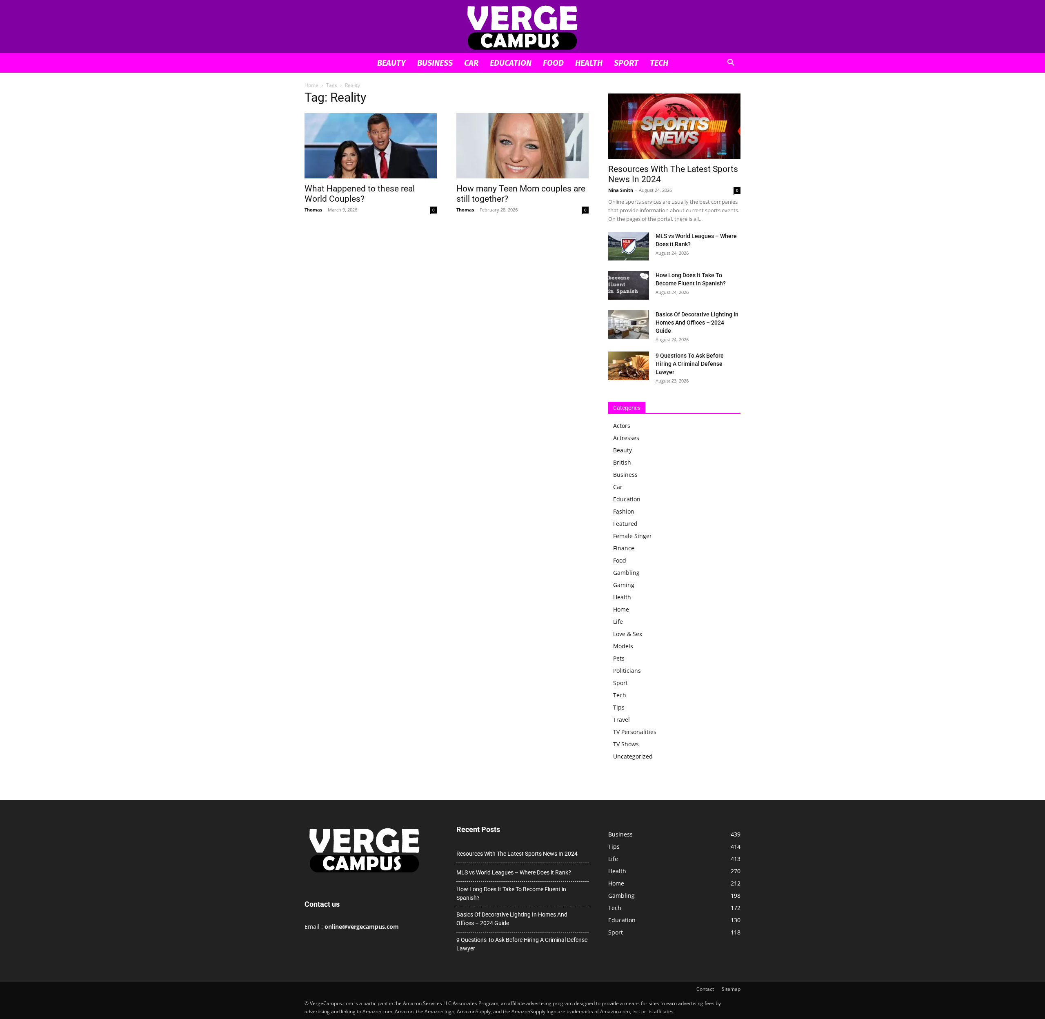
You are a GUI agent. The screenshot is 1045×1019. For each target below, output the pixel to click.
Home (311, 85)
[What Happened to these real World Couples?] (371, 145)
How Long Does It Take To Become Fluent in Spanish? (511, 893)
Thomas (313, 210)
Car (471, 63)
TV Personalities (634, 732)
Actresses (626, 438)
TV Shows (626, 744)
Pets (619, 658)
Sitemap (731, 989)
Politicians (627, 670)
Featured (625, 523)
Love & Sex (627, 634)
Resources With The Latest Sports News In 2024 (517, 853)
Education (510, 63)
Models (623, 646)
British (622, 462)
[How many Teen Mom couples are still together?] (522, 145)
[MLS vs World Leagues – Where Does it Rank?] (628, 246)
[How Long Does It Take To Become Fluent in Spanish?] (628, 285)
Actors (621, 425)
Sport (626, 63)
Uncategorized (633, 756)
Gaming (623, 585)
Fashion (623, 511)
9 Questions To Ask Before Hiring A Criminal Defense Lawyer (690, 363)
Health (589, 63)
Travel (621, 719)
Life (618, 621)
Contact (705, 989)
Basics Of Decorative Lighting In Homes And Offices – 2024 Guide (697, 322)
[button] (730, 63)
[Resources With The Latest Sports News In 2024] (674, 126)
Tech (659, 63)
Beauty (391, 63)
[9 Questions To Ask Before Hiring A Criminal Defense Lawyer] (628, 366)
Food (553, 63)
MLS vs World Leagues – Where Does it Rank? (513, 872)
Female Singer (632, 536)
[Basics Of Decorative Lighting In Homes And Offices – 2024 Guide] (628, 324)
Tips (619, 707)
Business (435, 63)
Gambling (626, 572)
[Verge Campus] (522, 27)
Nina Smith (620, 190)
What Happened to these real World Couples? (360, 194)
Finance (623, 548)
